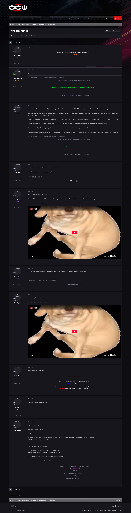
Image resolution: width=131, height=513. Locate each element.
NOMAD (17, 173)
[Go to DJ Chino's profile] (17, 401)
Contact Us (18, 510)
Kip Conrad (17, 430)
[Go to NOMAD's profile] (17, 167)
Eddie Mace (17, 376)
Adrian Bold (17, 277)
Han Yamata (17, 55)
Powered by (115, 510)
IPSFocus (88, 510)
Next (16, 42)
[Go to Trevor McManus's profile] (17, 72)
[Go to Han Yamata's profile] (11, 36)
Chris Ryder (17, 200)
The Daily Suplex (33, 36)
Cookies (24, 510)
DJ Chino (17, 407)
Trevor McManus (17, 78)
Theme (11, 510)
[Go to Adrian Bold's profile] (17, 271)
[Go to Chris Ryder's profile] (17, 194)
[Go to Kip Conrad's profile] (17, 424)
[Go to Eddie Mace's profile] (17, 370)
